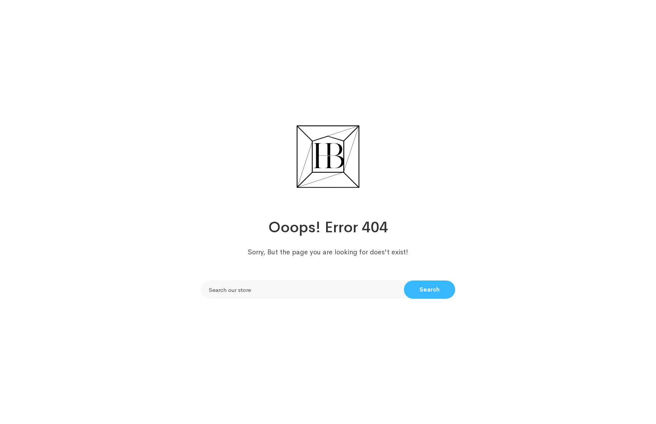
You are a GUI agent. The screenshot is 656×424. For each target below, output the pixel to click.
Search (429, 289)
